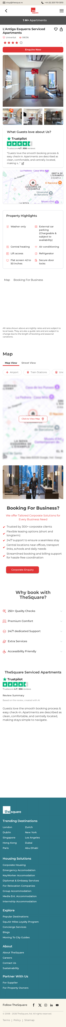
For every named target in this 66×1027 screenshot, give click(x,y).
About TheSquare (13, 952)
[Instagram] (45, 1005)
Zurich (29, 827)
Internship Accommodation (20, 901)
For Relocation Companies (19, 885)
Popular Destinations (15, 916)
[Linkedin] (51, 1005)
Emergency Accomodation (19, 870)
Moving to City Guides (16, 937)
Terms (6, 1020)
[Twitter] (40, 1005)
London (7, 827)
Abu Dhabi (31, 848)
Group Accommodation (17, 891)
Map (7, 279)
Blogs (6, 932)
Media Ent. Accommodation (20, 896)
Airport (14, 372)
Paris (6, 848)
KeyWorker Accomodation (19, 875)
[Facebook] (34, 1005)
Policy (17, 1020)
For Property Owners (15, 987)
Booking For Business (28, 279)
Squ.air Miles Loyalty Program (21, 921)
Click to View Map (31, 418)
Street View (28, 362)
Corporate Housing (14, 865)
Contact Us (9, 962)
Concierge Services (14, 927)
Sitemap (29, 1020)
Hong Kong (10, 842)
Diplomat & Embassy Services (21, 880)
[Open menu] (61, 10)
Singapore (9, 837)
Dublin (7, 832)
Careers (7, 957)
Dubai (28, 842)
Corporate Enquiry (22, 569)
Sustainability (11, 968)
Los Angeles (32, 837)
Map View (11, 362)
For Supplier (10, 982)
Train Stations (39, 372)
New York (31, 832)
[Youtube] (57, 1005)
